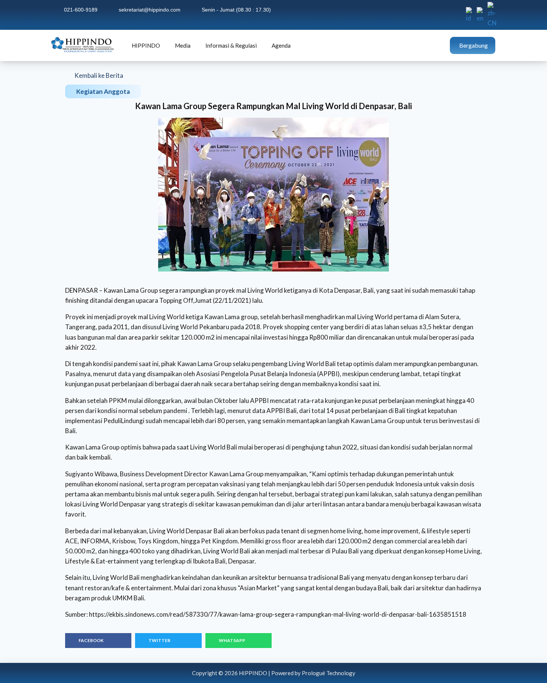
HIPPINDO (146, 45)
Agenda (281, 45)
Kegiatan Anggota (103, 91)
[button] (98, 640)
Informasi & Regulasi (231, 45)
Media (183, 45)
